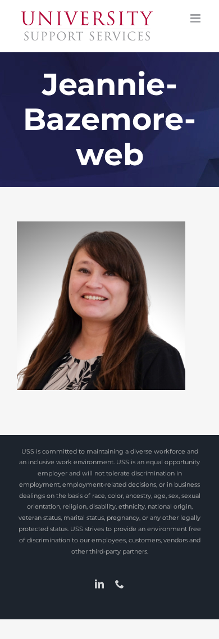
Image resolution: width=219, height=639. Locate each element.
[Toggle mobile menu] (196, 18)
